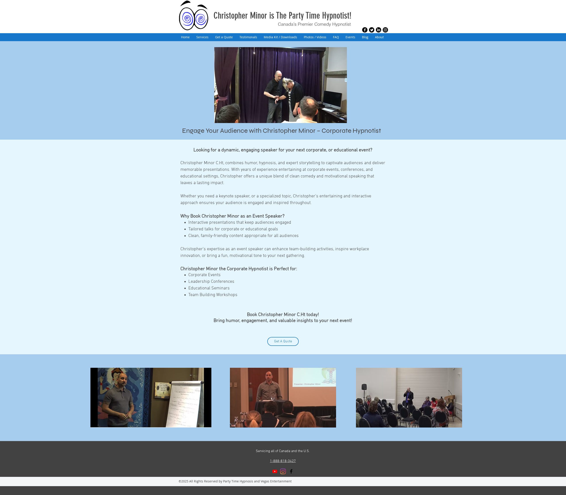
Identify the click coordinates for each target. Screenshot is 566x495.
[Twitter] (371, 30)
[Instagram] (385, 30)
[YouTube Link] (275, 471)
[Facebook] (364, 30)
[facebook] (291, 471)
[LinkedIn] (378, 30)
